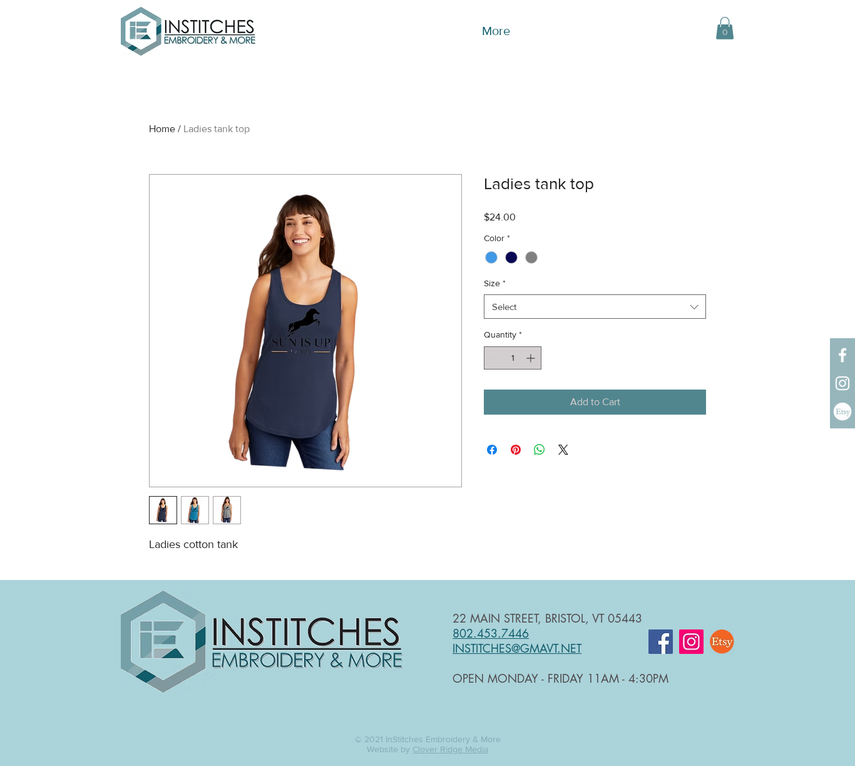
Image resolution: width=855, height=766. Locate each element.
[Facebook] (842, 355)
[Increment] (532, 358)
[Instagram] (842, 383)
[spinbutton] (512, 358)
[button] (724, 28)
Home (162, 128)
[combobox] (595, 306)
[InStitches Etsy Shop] (842, 411)
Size (495, 283)
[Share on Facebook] (491, 449)
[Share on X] (563, 449)
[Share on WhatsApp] (539, 449)
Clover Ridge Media (450, 749)
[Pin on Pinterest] (515, 449)
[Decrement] (493, 358)
